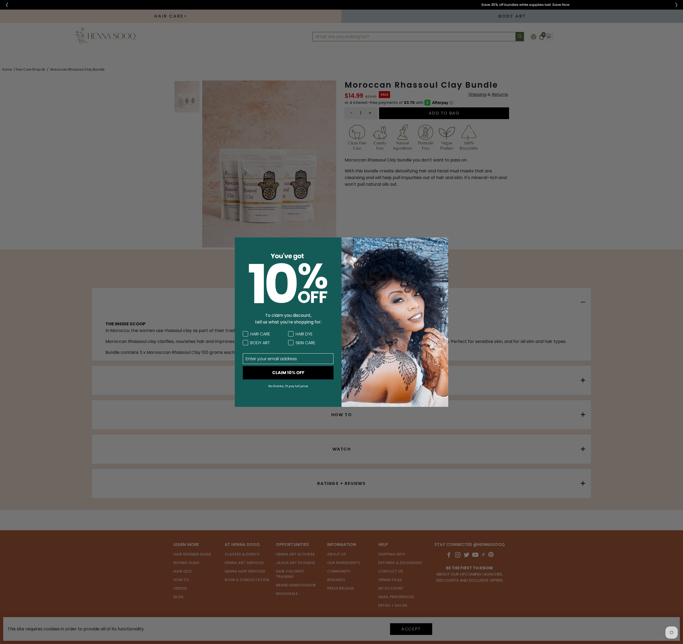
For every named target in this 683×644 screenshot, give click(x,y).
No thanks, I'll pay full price (288, 386)
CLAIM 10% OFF (288, 373)
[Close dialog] (442, 244)
